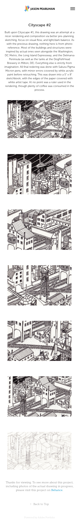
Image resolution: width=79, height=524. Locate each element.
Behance (57, 490)
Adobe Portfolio (46, 517)
